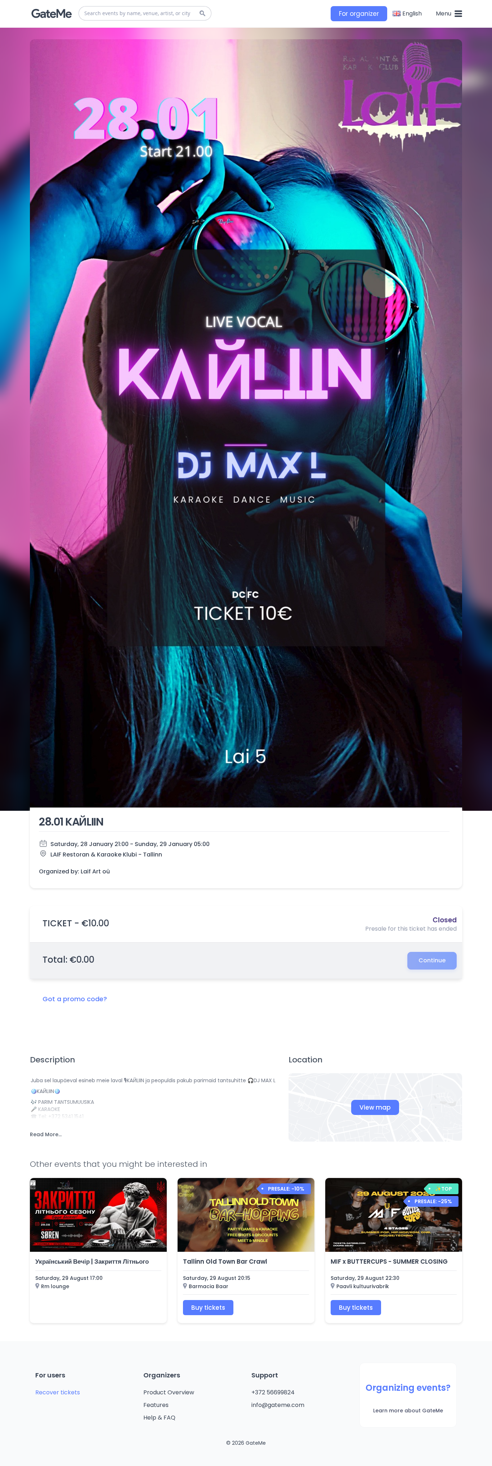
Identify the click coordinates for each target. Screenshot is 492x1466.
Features (156, 1405)
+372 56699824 (273, 1392)
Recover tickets (57, 1392)
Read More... (46, 1134)
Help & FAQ (159, 1417)
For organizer (359, 13)
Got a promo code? (75, 998)
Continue (432, 960)
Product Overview (168, 1392)
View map (375, 1107)
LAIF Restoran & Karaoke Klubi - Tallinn (106, 854)
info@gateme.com (277, 1405)
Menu (444, 13)
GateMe (51, 13)
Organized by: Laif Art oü (74, 872)
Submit (202, 13)
